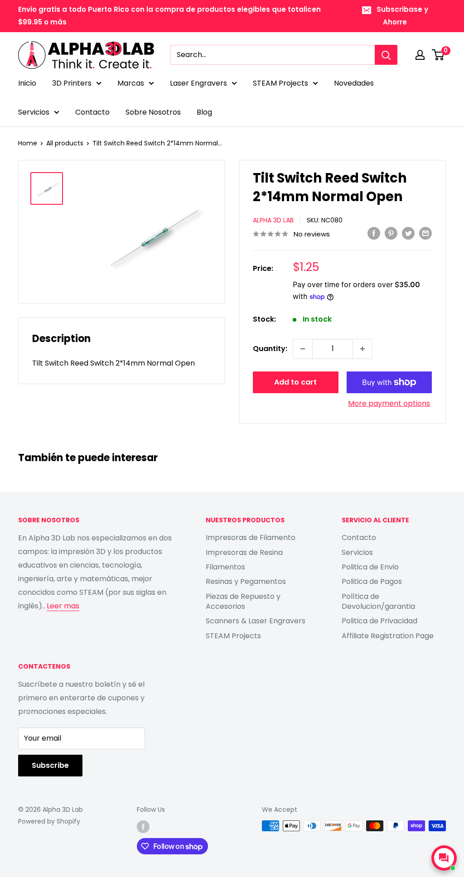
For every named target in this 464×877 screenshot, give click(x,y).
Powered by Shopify (49, 821)
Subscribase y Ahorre (402, 16)
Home (27, 143)
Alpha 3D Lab (273, 220)
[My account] (420, 55)
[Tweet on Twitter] (408, 233)
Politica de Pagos (372, 581)
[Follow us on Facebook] (143, 826)
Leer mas (63, 606)
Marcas (130, 83)
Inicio (27, 83)
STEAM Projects (280, 83)
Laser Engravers (198, 83)
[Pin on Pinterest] (391, 233)
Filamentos (225, 567)
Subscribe (50, 765)
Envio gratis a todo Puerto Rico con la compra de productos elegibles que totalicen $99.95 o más (169, 16)
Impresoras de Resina (244, 552)
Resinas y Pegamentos (246, 581)
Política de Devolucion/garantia (378, 601)
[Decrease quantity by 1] (302, 348)
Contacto (92, 112)
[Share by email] (425, 233)
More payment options (389, 403)
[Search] (386, 55)
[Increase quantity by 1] (362, 348)
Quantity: (270, 348)
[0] (438, 54)
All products (64, 143)
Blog (204, 112)
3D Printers (72, 83)
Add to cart (295, 382)
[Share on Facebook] (373, 233)
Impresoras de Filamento (250, 537)
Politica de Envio (370, 567)
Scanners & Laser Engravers (255, 621)
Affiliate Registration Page (388, 636)
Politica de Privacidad (379, 621)
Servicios (33, 112)
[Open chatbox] (444, 858)
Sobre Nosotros (153, 112)
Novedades (354, 83)
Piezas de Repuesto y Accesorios (243, 601)
